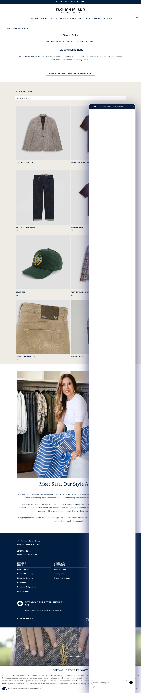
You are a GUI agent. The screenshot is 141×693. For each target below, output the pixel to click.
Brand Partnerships (62, 578)
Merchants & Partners (60, 564)
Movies (53, 18)
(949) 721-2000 (24, 551)
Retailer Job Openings (26, 587)
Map (81, 18)
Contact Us (22, 582)
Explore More (21, 564)
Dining (44, 18)
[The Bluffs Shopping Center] (47, 663)
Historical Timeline (25, 578)
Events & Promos (67, 18)
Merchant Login (60, 569)
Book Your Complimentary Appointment (70, 73)
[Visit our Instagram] (87, 620)
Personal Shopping (18, 29)
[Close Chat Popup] (133, 106)
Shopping (34, 18)
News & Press (23, 569)
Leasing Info (59, 574)
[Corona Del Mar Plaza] (66, 663)
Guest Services (92, 18)
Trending (107, 18)
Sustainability (23, 591)
